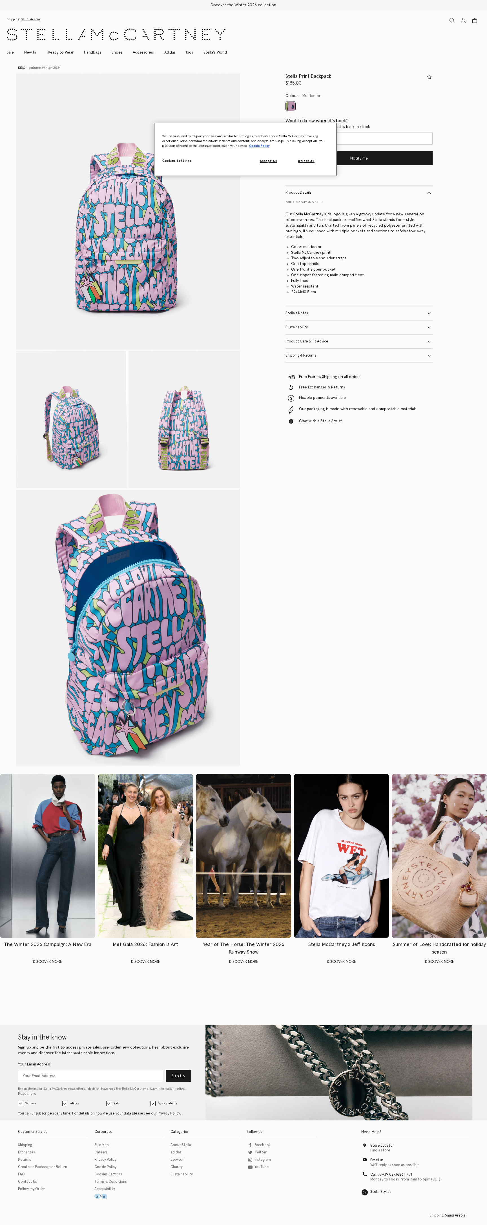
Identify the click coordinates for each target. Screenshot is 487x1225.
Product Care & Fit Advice (306, 341)
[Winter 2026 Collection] (47, 856)
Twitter (260, 1152)
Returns (24, 1160)
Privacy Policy (169, 1113)
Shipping (25, 1145)
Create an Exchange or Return (42, 1167)
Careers (100, 1152)
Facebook (262, 1145)
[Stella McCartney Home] (116, 34)
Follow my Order (31, 1189)
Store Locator (382, 1145)
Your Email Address (34, 1064)
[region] (245, 149)
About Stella (181, 1145)
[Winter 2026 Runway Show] (243, 856)
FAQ (21, 1174)
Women (30, 1103)
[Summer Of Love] (439, 856)
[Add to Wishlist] (429, 77)
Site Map (101, 1145)
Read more (27, 1094)
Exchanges (26, 1152)
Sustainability (296, 327)
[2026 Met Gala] (145, 856)
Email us (377, 1160)
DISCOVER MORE (47, 962)
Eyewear (177, 1160)
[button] (128, 212)
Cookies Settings (108, 1174)
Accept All (268, 161)
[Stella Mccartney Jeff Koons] (341, 856)
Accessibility (104, 1189)
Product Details (298, 192)
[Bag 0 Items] (474, 20)
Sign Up (178, 1076)
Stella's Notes (296, 313)
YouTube (261, 1167)
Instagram (262, 1160)
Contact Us (27, 1182)
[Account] (463, 20)
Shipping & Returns (300, 355)
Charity (177, 1167)
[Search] (452, 20)
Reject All (306, 161)
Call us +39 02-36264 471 (391, 1175)
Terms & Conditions (110, 1182)
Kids (116, 1103)
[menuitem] (30, 52)
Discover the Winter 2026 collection (243, 5)
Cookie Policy (105, 1167)
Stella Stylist (380, 1192)
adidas (74, 1103)
